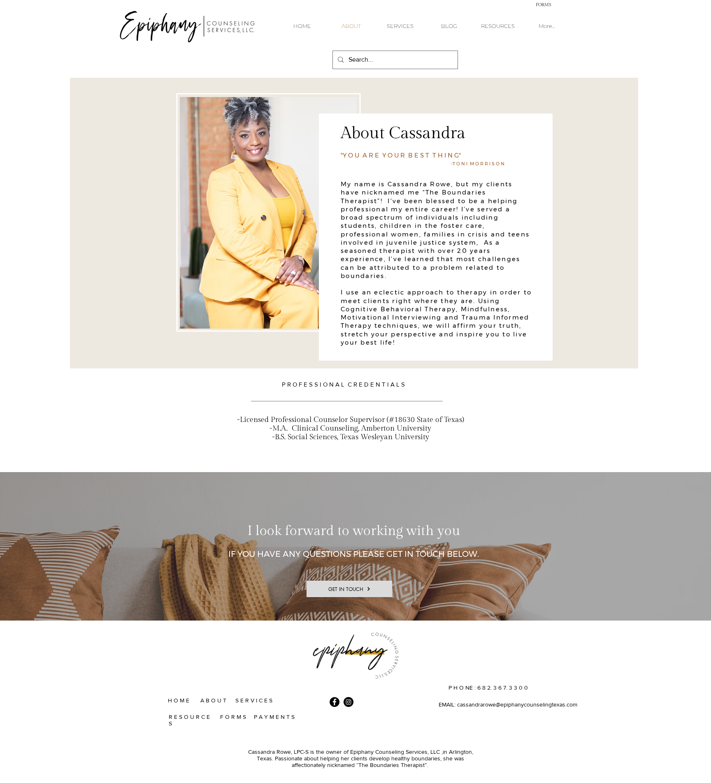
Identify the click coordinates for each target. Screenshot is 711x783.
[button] (543, 4)
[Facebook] (334, 702)
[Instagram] (348, 702)
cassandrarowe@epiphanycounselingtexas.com (517, 704)
